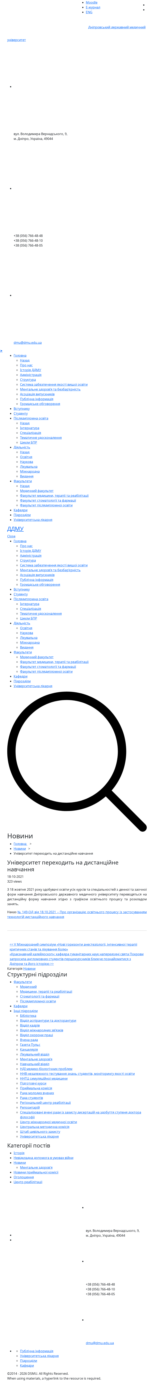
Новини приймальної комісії (36, 1172)
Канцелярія (29, 1049)
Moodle (91, 2)
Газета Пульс (30, 1044)
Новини (20, 848)
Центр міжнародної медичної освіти (48, 1122)
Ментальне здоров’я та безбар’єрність (50, 389)
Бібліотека (28, 1015)
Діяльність (22, 447)
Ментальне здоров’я (36, 1059)
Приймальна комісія (36, 1088)
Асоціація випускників (37, 394)
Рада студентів (31, 1098)
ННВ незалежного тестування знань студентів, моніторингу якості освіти (77, 1073)
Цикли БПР (28, 442)
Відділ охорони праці (36, 1035)
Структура (28, 379)
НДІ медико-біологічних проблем (46, 1069)
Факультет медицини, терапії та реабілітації (54, 495)
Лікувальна (28, 466)
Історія (19, 1153)
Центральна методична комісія (44, 1127)
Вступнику (22, 408)
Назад (24, 360)
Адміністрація (31, 375)
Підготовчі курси (33, 1083)
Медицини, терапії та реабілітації (46, 991)
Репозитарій (30, 1107)
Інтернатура (29, 428)
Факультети (23, 481)
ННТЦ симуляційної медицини (44, 1078)
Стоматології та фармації (39, 996)
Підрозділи (22, 515)
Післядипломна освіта (31, 418)
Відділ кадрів (30, 1025)
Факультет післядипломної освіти (46, 505)
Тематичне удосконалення (41, 437)
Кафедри (20, 510)
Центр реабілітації (28, 1182)
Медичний (28, 986)
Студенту (21, 413)
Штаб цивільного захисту (40, 1131)
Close (11, 536)
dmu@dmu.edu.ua (28, 342)
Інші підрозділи (26, 1011)
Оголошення (24, 1177)
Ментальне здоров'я (36, 1167)
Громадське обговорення (40, 404)
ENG (89, 12)
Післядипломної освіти (38, 1001)
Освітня (26, 457)
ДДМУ (15, 528)
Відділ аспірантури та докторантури (48, 1020)
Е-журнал (93, 7)
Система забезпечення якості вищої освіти (54, 384)
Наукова (26, 462)
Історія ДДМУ (30, 370)
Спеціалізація (30, 433)
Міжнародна (30, 471)
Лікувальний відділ (34, 1054)
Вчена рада (29, 1040)
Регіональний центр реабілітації (45, 1102)
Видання (26, 476)
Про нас (26, 365)
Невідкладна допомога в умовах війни (43, 1158)
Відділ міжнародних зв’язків (41, 1030)
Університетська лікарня (33, 519)
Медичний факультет (37, 491)
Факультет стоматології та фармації (48, 500)
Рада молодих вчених (37, 1093)
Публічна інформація (36, 399)
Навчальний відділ (34, 1064)
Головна (20, 355)
